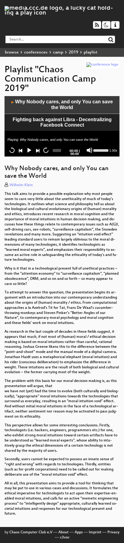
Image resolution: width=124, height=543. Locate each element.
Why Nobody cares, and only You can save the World (62, 104)
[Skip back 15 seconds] (12, 150)
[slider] (100, 149)
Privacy (113, 532)
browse (12, 52)
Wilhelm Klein (21, 185)
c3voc (65, 537)
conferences (36, 52)
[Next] (37, 150)
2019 (73, 52)
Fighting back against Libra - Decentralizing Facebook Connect (62, 122)
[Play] (29, 150)
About (63, 532)
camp (58, 52)
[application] (62, 126)
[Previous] (20, 150)
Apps (79, 532)
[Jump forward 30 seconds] (45, 150)
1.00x (113, 150)
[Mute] (89, 150)
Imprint (95, 532)
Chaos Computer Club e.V (30, 532)
